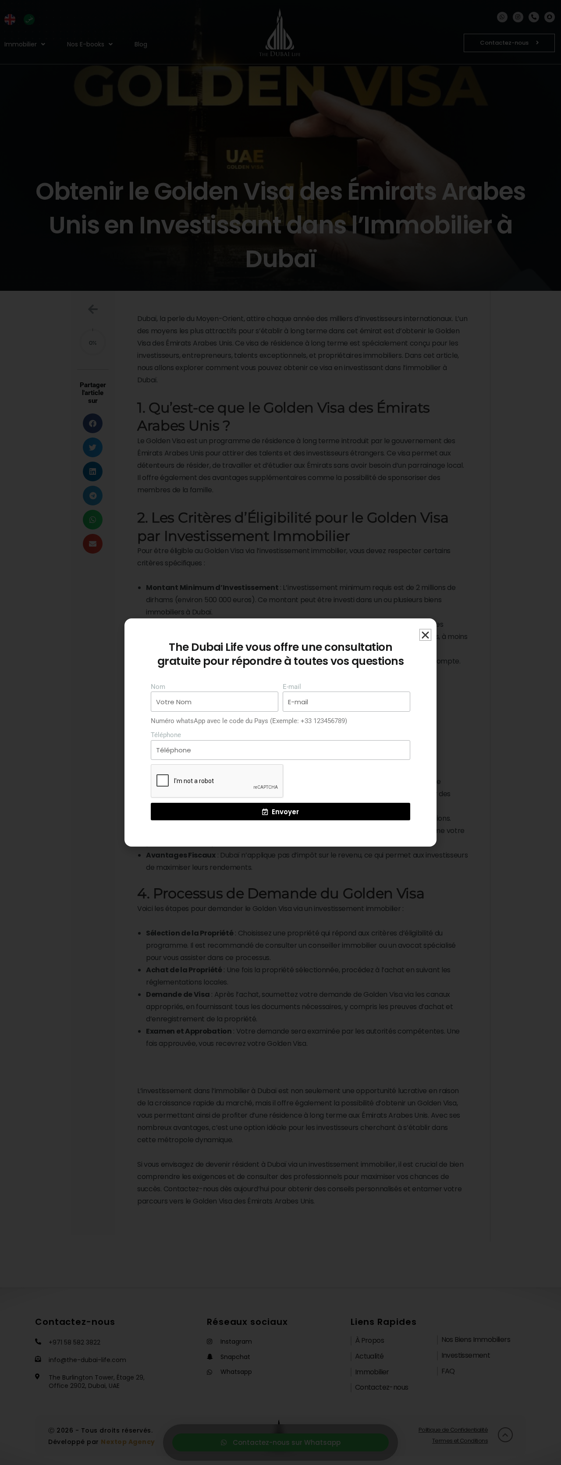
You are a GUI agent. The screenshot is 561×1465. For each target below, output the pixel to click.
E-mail (292, 687)
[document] (280, 732)
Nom (158, 687)
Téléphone (166, 735)
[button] (425, 635)
